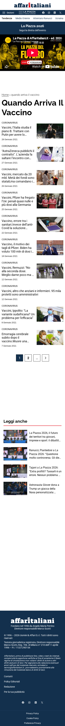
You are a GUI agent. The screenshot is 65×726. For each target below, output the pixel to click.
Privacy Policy (32, 713)
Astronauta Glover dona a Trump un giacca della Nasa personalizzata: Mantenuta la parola (44, 488)
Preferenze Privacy (32, 723)
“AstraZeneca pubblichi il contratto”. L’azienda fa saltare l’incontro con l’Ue (18, 154)
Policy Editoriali (12, 681)
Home (5, 94)
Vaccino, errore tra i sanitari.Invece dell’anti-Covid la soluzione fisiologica (17, 224)
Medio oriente (23, 18)
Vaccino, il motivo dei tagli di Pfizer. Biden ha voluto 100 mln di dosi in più (17, 247)
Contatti (8, 676)
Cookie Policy (32, 718)
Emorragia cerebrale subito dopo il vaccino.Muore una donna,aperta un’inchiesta (15, 337)
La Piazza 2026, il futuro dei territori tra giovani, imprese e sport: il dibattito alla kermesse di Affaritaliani (44, 436)
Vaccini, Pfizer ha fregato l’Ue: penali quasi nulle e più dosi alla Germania (18, 201)
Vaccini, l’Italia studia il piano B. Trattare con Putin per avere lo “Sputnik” (16, 131)
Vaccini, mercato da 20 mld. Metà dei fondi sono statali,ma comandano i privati (18, 177)
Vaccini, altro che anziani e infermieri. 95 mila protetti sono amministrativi (31, 292)
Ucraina (59, 18)
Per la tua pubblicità (14, 692)
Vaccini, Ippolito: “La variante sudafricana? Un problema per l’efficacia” (18, 314)
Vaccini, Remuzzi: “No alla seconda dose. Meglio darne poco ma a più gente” (18, 271)
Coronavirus (10, 122)
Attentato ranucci (42, 18)
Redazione (9, 686)
